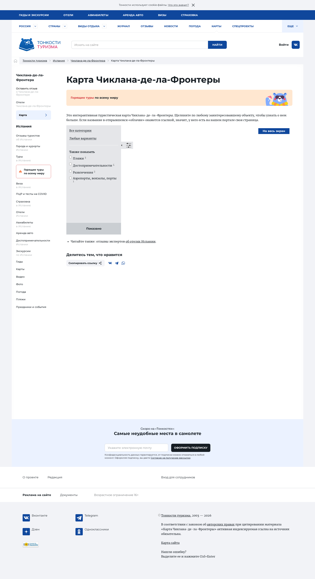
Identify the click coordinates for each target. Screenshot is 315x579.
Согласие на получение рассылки (170, 457)
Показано (93, 228)
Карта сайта (170, 543)
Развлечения (84, 172)
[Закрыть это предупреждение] (193, 5)
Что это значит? (178, 5)
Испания (59, 60)
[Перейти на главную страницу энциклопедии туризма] (40, 44)
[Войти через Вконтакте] (296, 45)
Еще (290, 26)
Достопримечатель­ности (93, 165)
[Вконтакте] (110, 263)
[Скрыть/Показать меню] (127, 145)
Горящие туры (34, 171)
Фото (19, 284)
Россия (25, 26)
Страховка (189, 15)
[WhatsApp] (123, 263)
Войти (284, 44)
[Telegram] (116, 263)
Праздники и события (31, 307)
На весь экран (274, 131)
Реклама (37, 495)
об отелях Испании (140, 241)
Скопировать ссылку (83, 263)
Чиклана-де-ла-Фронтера (88, 60)
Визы (162, 15)
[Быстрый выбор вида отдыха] (104, 26)
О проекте (30, 477)
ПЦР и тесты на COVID (31, 194)
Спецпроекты (243, 26)
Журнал (123, 26)
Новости (171, 26)
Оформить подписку (190, 447)
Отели (68, 15)
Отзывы (147, 26)
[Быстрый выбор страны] (65, 26)
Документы (69, 495)
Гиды (19, 261)
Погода (195, 26)
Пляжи (21, 299)
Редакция (55, 477)
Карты (216, 26)
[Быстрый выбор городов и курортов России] (35, 26)
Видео (20, 276)
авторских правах (221, 524)
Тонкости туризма (35, 60)
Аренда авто (133, 15)
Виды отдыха (89, 26)
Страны (54, 26)
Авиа (98, 15)
